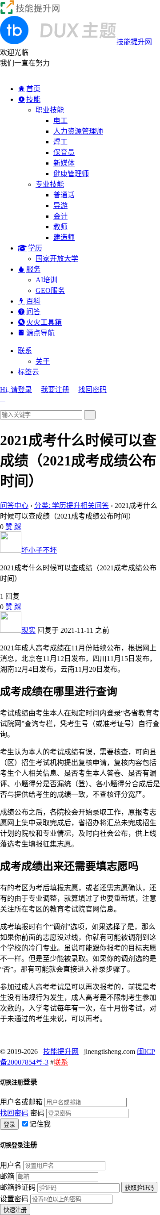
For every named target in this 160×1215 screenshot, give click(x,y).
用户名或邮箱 (21, 1102)
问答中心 (14, 505)
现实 (28, 630)
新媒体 (64, 163)
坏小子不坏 (39, 550)
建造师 (64, 237)
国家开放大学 (57, 258)
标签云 (28, 372)
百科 (33, 301)
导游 (60, 205)
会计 (60, 216)
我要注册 (55, 389)
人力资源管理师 (78, 131)
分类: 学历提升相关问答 (71, 505)
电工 (60, 120)
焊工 (60, 142)
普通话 (64, 195)
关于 (43, 361)
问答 (33, 311)
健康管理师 (71, 173)
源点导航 (40, 333)
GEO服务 (50, 290)
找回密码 (92, 389)
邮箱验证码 (18, 1187)
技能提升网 (61, 1051)
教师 (60, 227)
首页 (33, 88)
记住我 (40, 1124)
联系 (25, 350)
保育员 (64, 152)
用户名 (10, 1165)
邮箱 (7, 1176)
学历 (35, 248)
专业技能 (50, 184)
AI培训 (46, 280)
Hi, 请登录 (16, 389)
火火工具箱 (44, 322)
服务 (33, 269)
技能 (33, 99)
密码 (37, 1113)
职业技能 (50, 110)
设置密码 (14, 1199)
